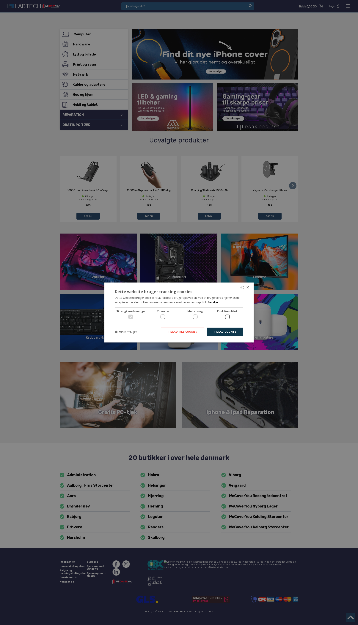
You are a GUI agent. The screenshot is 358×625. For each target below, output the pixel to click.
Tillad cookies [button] (225, 331)
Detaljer (213, 302)
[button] (126, 332)
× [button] (247, 287)
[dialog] (179, 312)
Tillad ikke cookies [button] (182, 331)
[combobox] (242, 287)
